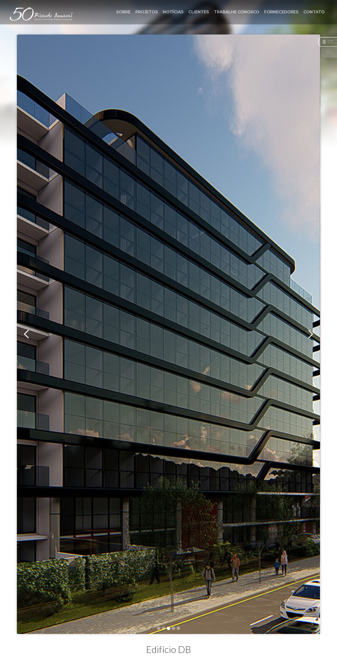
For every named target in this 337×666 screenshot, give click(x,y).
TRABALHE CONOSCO (236, 12)
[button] (327, 42)
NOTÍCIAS (173, 12)
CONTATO (314, 12)
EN (329, 52)
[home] (41, 17)
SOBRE (123, 12)
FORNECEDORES (281, 12)
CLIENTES (198, 12)
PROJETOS (146, 12)
